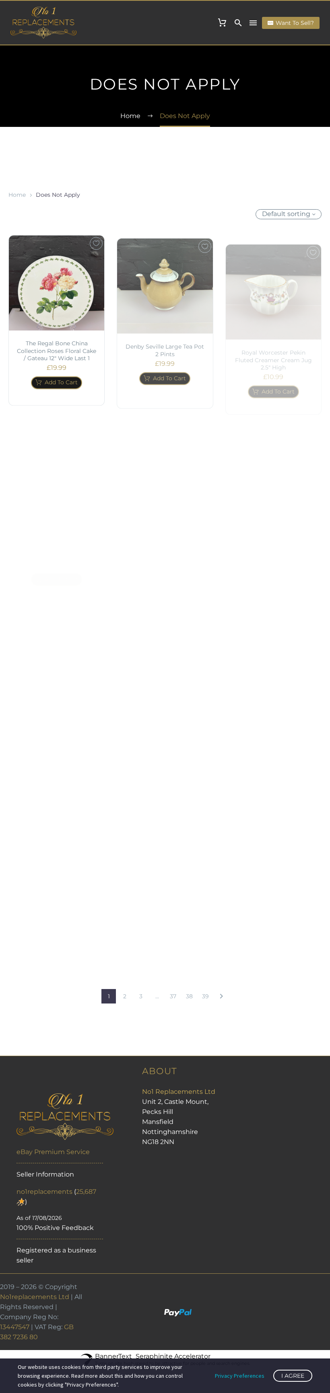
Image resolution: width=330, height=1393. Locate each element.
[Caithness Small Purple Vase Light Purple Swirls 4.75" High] (56, 464)
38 (189, 996)
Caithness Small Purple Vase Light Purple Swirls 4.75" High (57, 532)
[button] (238, 23)
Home (17, 194)
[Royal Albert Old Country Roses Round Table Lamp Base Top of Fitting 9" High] (164, 666)
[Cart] (222, 23)
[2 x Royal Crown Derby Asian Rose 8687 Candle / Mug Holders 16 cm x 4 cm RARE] (164, 464)
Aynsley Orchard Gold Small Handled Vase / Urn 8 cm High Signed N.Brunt (56, 725)
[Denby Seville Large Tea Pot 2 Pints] (164, 281)
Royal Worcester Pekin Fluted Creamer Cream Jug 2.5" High (273, 349)
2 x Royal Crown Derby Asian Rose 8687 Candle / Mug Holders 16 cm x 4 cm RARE (165, 536)
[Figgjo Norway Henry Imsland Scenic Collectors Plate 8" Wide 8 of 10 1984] (273, 464)
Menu (253, 23)
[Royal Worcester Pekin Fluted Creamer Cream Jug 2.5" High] (273, 281)
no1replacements (44, 1191)
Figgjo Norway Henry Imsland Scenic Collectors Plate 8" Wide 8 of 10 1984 (273, 533)
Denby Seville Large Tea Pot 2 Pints (165, 345)
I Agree (292, 1375)
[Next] (221, 996)
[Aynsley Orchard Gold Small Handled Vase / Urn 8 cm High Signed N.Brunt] (56, 657)
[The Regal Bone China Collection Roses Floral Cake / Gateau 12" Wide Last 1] (56, 281)
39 (205, 996)
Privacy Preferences (239, 1375)
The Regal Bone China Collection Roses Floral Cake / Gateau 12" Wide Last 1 (56, 349)
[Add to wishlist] (96, 241)
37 (173, 996)
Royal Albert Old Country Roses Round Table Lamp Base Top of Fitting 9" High (165, 735)
